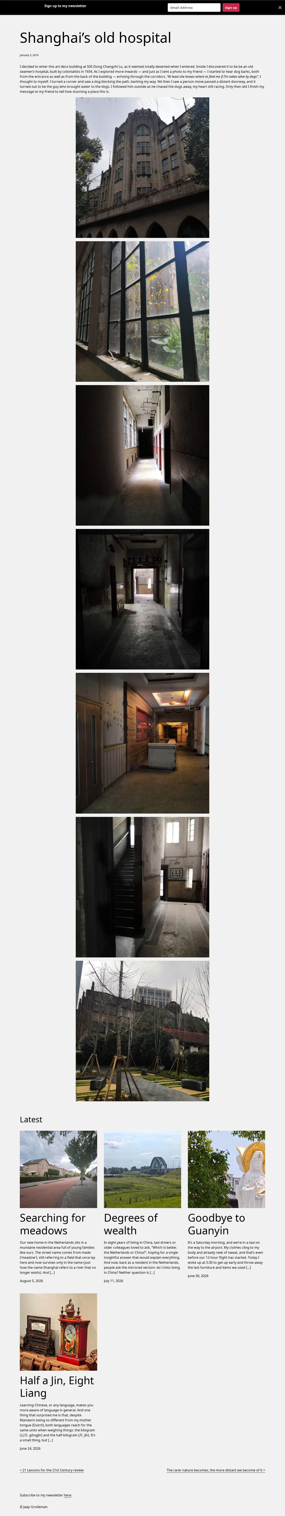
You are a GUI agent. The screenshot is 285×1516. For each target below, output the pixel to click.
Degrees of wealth (118, 1133)
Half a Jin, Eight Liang (36, 1296)
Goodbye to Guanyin (204, 1133)
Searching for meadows (39, 1133)
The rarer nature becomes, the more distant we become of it (214, 1470)
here (67, 1495)
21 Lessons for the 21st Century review (53, 1470)
